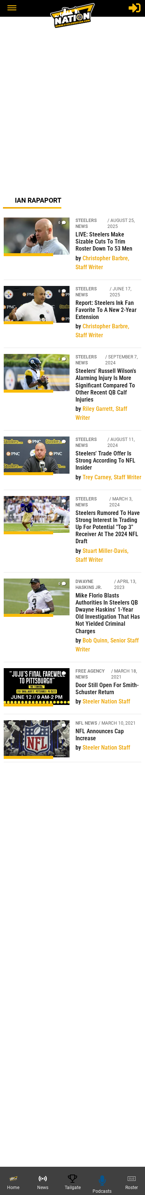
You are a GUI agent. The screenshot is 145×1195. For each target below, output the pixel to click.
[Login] (135, 8)
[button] (11, 8)
